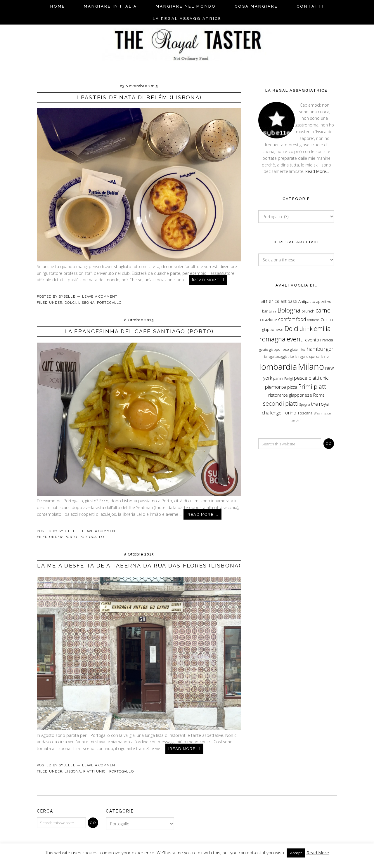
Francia (326, 340)
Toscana (305, 413)
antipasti (288, 301)
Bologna (289, 310)
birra (272, 311)
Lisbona (86, 303)
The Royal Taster (187, 41)
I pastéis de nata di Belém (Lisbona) (139, 97)
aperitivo (323, 301)
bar (265, 311)
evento (312, 340)
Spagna (304, 404)
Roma (319, 395)
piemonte (275, 386)
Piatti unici (95, 771)
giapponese (279, 349)
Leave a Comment (100, 296)
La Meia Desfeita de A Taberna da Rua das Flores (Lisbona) (139, 566)
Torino (289, 412)
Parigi (288, 378)
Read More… (317, 171)
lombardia (278, 366)
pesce (300, 377)
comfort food (292, 319)
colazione (268, 319)
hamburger (320, 348)
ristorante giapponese (290, 395)
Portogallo (109, 303)
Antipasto (306, 301)
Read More (318, 852)
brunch (308, 311)
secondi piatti (280, 403)
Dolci (70, 303)
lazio (325, 356)
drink (306, 329)
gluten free (297, 350)
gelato (263, 349)
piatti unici (319, 377)
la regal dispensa (307, 356)
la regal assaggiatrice (279, 357)
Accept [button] (296, 852)
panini (278, 378)
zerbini (296, 420)
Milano (311, 366)
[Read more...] (208, 280)
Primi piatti (313, 386)
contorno (313, 320)
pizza (292, 387)
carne (323, 310)
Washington (322, 413)
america (270, 300)
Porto (71, 537)
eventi (295, 338)
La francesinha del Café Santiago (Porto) (139, 331)
